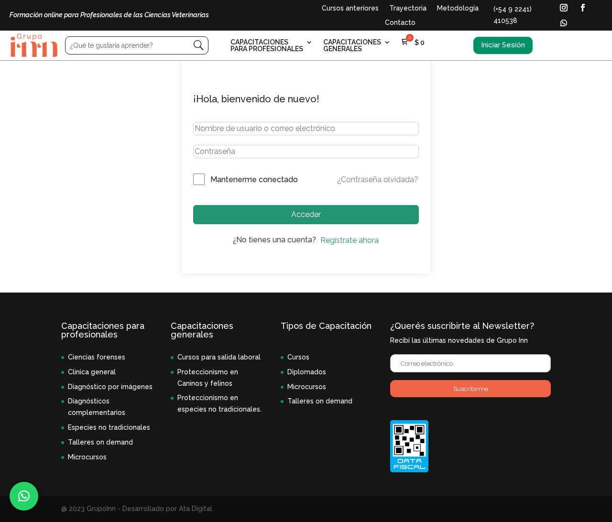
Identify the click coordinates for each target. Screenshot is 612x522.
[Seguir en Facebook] (582, 7)
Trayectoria (407, 8)
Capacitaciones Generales (352, 46)
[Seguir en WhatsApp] (563, 23)
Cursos (298, 357)
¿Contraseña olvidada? (377, 179)
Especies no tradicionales (109, 427)
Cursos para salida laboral (219, 357)
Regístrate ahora (349, 240)
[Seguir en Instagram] (563, 7)
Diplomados (306, 372)
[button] (24, 496)
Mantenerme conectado (254, 179)
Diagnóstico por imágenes (110, 387)
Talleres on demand (100, 442)
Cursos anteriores (350, 8)
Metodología (458, 8)
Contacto (400, 22)
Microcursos (87, 457)
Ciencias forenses (96, 357)
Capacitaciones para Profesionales (266, 46)
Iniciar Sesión (503, 45)
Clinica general (92, 372)
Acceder (306, 214)
